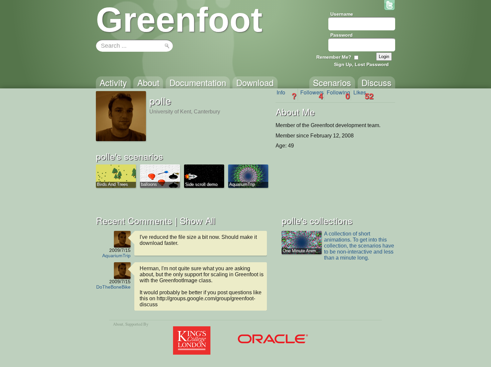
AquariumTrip (116, 255)
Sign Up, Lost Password (361, 64)
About (118, 324)
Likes (363, 94)
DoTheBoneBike (113, 287)
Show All (197, 220)
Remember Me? (333, 57)
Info (287, 94)
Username (341, 14)
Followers (312, 94)
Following (338, 94)
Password (341, 35)
